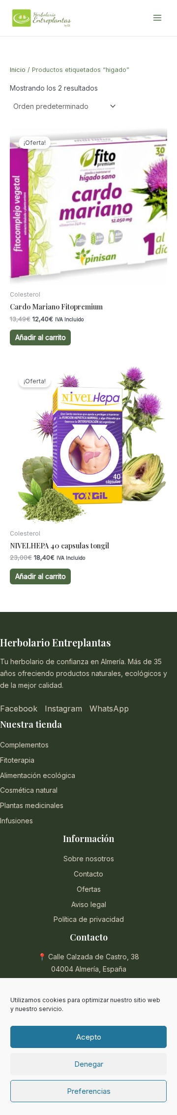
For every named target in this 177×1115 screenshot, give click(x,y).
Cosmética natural (29, 790)
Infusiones (16, 820)
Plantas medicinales (31, 805)
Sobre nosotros (88, 858)
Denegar (88, 1064)
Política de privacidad (89, 919)
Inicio (18, 69)
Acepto (88, 1037)
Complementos (24, 745)
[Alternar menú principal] (157, 18)
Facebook (18, 708)
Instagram (63, 708)
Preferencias (89, 1091)
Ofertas (89, 889)
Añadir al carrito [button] (40, 337)
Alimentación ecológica (37, 775)
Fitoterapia (17, 760)
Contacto (88, 874)
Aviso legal (88, 904)
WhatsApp (109, 708)
